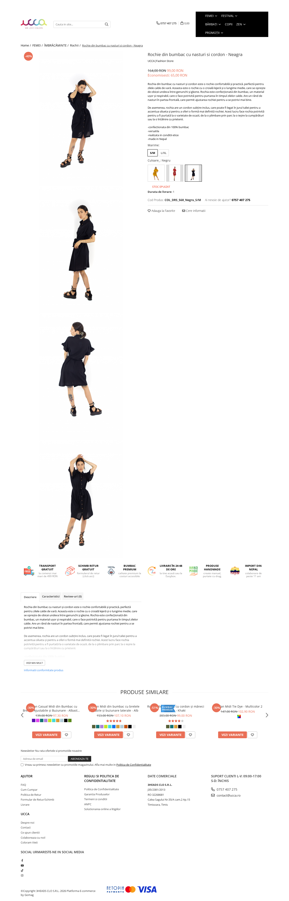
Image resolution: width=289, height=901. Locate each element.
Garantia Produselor (97, 794)
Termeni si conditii (95, 799)
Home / (26, 45)
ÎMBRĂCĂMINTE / (56, 45)
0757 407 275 (226, 789)
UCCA (25, 814)
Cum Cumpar (29, 789)
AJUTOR (27, 776)
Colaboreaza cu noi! (33, 837)
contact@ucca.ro (228, 795)
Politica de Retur (31, 795)
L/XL (164, 153)
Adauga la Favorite (163, 211)
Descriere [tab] (30, 597)
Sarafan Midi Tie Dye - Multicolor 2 (237, 706)
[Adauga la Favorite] (66, 734)
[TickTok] (22, 870)
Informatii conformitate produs (43, 670)
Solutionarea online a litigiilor (102, 809)
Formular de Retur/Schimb (37, 799)
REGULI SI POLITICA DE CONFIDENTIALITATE (101, 778)
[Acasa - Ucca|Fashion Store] (34, 24)
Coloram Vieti (29, 842)
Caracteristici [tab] (51, 596)
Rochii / (75, 45)
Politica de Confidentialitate (133, 765)
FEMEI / (38, 45)
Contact (26, 827)
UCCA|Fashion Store (160, 61)
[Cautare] (106, 24)
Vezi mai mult (34, 662)
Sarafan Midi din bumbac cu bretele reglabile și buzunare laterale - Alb (113, 708)
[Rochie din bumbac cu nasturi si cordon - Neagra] (81, 114)
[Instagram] (22, 875)
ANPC (87, 804)
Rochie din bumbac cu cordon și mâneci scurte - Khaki (175, 708)
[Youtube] (22, 865)
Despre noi (27, 822)
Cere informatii (195, 211)
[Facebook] (22, 860)
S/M (152, 153)
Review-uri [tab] (73, 596)
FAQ (23, 785)
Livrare (25, 805)
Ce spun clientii (30, 832)
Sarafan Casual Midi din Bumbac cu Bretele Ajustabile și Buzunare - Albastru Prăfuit (52, 708)
